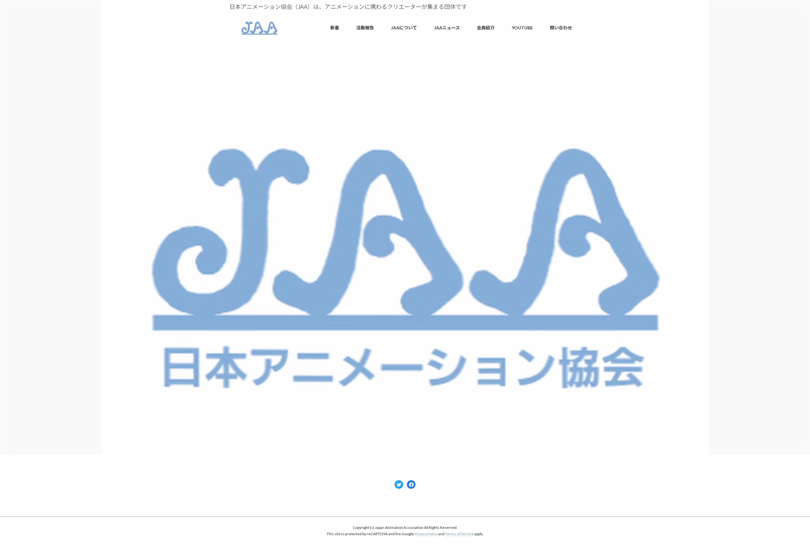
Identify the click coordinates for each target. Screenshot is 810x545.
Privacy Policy (426, 533)
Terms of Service (459, 533)
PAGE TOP (787, 523)
